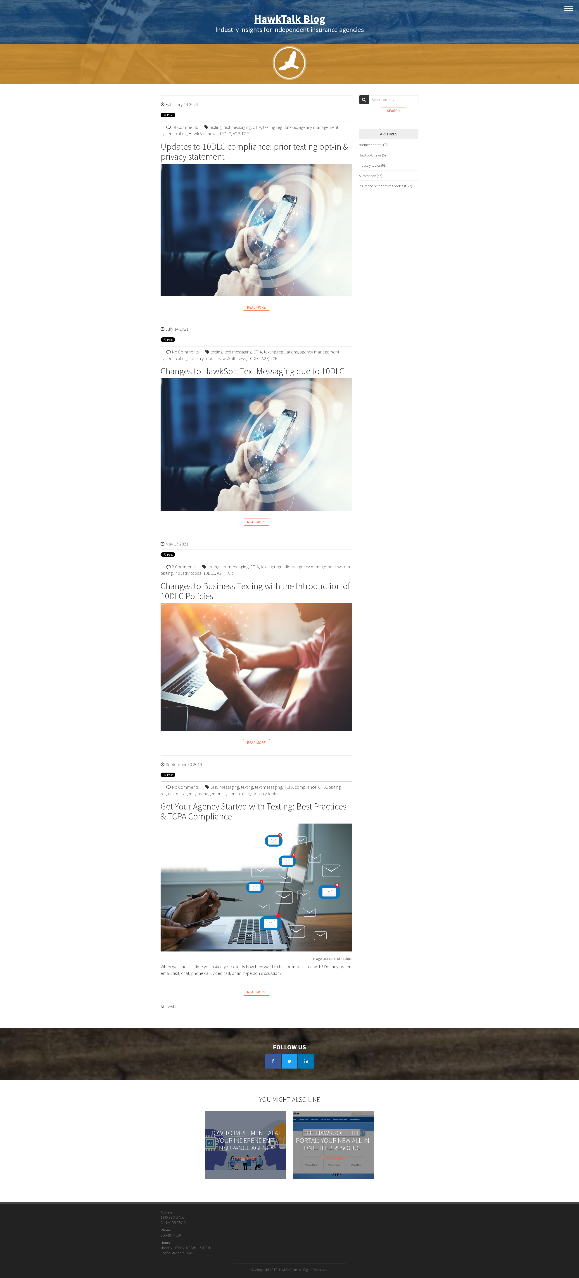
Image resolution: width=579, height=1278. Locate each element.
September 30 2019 (184, 764)
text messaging (237, 127)
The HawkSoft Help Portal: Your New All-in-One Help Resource (333, 1140)
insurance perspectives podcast (385, 186)
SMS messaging (224, 787)
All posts (168, 1006)
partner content (374, 144)
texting (215, 127)
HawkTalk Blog (289, 19)
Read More (256, 307)
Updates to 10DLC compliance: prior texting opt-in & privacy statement (254, 151)
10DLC (225, 133)
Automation (370, 175)
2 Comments (184, 566)
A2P (236, 133)
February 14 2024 (182, 104)
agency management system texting (216, 793)
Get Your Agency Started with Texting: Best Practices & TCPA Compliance (253, 811)
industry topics (202, 358)
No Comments (185, 352)
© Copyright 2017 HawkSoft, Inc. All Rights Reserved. (289, 1269)
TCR (245, 133)
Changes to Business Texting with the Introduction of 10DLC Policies (255, 591)
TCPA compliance (300, 787)
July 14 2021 (177, 329)
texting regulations (280, 127)
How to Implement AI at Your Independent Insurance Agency (245, 1140)
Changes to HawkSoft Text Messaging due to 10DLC (252, 371)
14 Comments (185, 127)
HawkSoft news (203, 133)
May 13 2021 (177, 544)
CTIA (257, 127)
